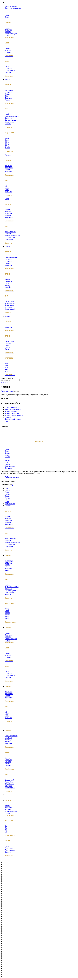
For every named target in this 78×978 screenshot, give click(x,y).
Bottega (8, 283)
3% (6, 828)
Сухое (7, 67)
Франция (8, 30)
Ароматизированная (12, 236)
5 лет (7, 140)
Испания (8, 32)
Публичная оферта (12, 477)
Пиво (7, 502)
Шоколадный (10, 309)
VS (6, 186)
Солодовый (9, 122)
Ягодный (8, 307)
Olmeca (7, 345)
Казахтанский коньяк (13, 409)
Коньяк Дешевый (12, 413)
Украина (8, 212)
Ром (6, 462)
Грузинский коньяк (12, 408)
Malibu (7, 285)
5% (6, 832)
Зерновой (8, 118)
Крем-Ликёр (10, 303)
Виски (7, 79)
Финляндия (9, 217)
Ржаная (8, 234)
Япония (7, 94)
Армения (8, 166)
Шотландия (9, 90)
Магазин (10, 391)
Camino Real (9, 341)
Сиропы (8, 417)
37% (6, 363)
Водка (7, 199)
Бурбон (7, 114)
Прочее (8, 506)
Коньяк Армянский (12, 411)
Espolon (8, 343)
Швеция (8, 215)
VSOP (7, 188)
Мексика (8, 265)
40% (6, 365)
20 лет (7, 146)
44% (6, 369)
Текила (7, 316)
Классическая (10, 232)
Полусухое (9, 68)
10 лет (7, 142)
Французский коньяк (13, 419)
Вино (7, 17)
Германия (8, 259)
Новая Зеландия (11, 34)
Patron (7, 347)
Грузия (7, 36)
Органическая (10, 237)
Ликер (7, 246)
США (6, 96)
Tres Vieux (8, 192)
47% (6, 371)
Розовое (8, 52)
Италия (7, 28)
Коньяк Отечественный (14, 415)
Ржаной (8, 124)
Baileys (7, 279)
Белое (7, 48)
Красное (8, 50)
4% (6, 830)
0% (6, 826)
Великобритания (11, 257)
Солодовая (9, 239)
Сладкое (8, 72)
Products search (7, 378)
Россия (7, 170)
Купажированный (11, 116)
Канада (7, 100)
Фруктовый (9, 305)
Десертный (9, 301)
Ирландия (8, 92)
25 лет (7, 148)
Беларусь (8, 213)
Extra (7, 190)
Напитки (8, 15)
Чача (6, 421)
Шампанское (10, 466)
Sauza (7, 349)
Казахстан (9, 168)
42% (6, 367)
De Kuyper (8, 281)
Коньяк (7, 155)
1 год (7, 138)
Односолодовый (11, 120)
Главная (4, 391)
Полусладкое (10, 70)
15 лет (7, 144)
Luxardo (8, 287)
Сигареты (8, 468)
